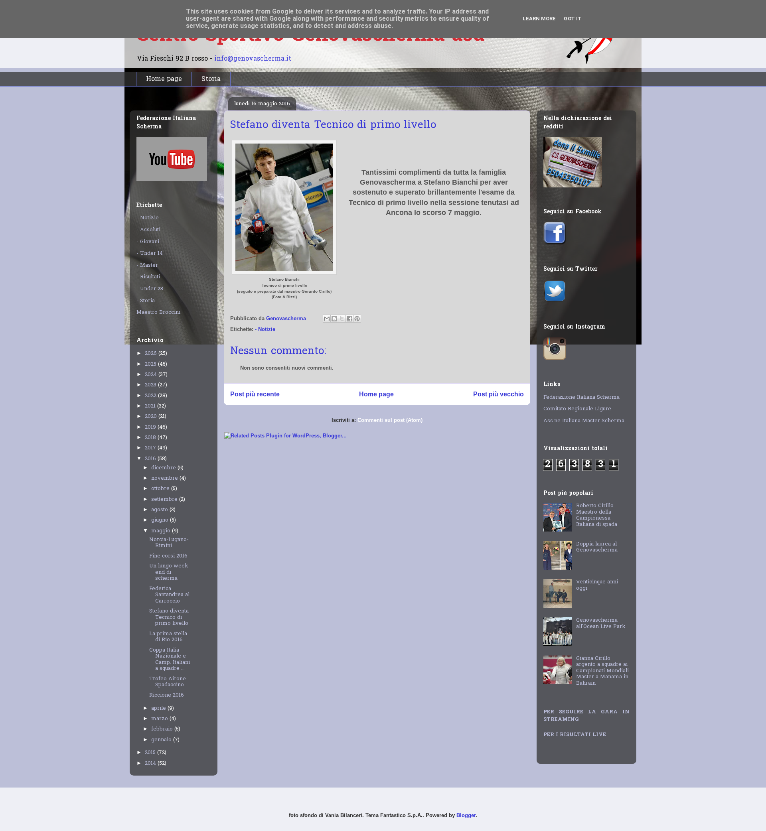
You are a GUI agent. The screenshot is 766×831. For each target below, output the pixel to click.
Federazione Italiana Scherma (581, 397)
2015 (151, 752)
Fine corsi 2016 (168, 556)
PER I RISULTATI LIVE (574, 734)
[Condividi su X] (342, 319)
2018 (151, 437)
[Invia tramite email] (327, 319)
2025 (151, 364)
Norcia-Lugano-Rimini (169, 543)
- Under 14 (149, 253)
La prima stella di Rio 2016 (168, 637)
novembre (165, 478)
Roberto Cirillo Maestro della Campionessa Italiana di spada (596, 515)
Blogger (466, 815)
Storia (211, 79)
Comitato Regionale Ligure (577, 409)
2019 (151, 427)
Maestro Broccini (158, 312)
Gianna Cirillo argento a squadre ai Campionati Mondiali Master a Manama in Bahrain (602, 671)
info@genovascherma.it (252, 59)
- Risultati (148, 277)
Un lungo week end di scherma (168, 572)
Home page (164, 79)
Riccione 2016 (166, 695)
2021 (151, 406)
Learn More (539, 19)
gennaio (162, 740)
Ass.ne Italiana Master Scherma (583, 421)
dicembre (164, 468)
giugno (160, 520)
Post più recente (255, 394)
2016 (151, 459)
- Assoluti (148, 230)
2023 (151, 385)
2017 (151, 448)
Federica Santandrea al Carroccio (169, 595)
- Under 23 (149, 289)
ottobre (161, 488)
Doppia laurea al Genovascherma (597, 547)
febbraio (162, 729)
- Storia (145, 301)
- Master (147, 265)
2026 (151, 353)
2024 (151, 374)
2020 (151, 416)
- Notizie (265, 329)
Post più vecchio (498, 394)
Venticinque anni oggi (597, 585)
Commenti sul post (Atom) (389, 420)
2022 (151, 396)
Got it (573, 19)
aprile (159, 708)
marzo (160, 719)
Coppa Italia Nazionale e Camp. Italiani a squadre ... (169, 659)
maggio (161, 531)
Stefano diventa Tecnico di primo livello (169, 617)
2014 (151, 763)
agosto (160, 510)
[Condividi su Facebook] (349, 319)
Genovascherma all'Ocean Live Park (601, 623)
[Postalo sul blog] (334, 319)
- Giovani (147, 242)
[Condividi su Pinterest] (357, 319)
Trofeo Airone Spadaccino (167, 682)
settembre (165, 499)
